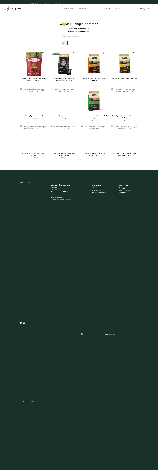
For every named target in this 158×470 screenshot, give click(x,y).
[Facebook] (21, 323)
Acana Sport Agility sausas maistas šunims (33, 116)
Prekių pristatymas (96, 188)
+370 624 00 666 (55, 190)
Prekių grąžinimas (124, 188)
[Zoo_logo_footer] (28, 250)
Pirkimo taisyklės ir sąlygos (99, 192)
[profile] (150, 9)
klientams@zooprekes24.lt (58, 197)
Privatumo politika (96, 190)
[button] (43, 53)
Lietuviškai (136, 9)
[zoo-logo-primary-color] (13, 8)
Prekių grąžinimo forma (125, 192)
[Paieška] (144, 8)
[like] (147, 9)
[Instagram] (24, 323)
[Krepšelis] (154, 9)
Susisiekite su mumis (125, 190)
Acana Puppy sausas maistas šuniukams (124, 78)
